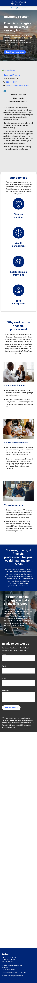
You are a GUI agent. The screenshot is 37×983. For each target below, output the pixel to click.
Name (4, 654)
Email (4, 666)
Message (5, 691)
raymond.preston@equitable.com (17, 85)
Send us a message (11, 708)
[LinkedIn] (4, 91)
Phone (4, 678)
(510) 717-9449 (11, 959)
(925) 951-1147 (11, 82)
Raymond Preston (11, 75)
